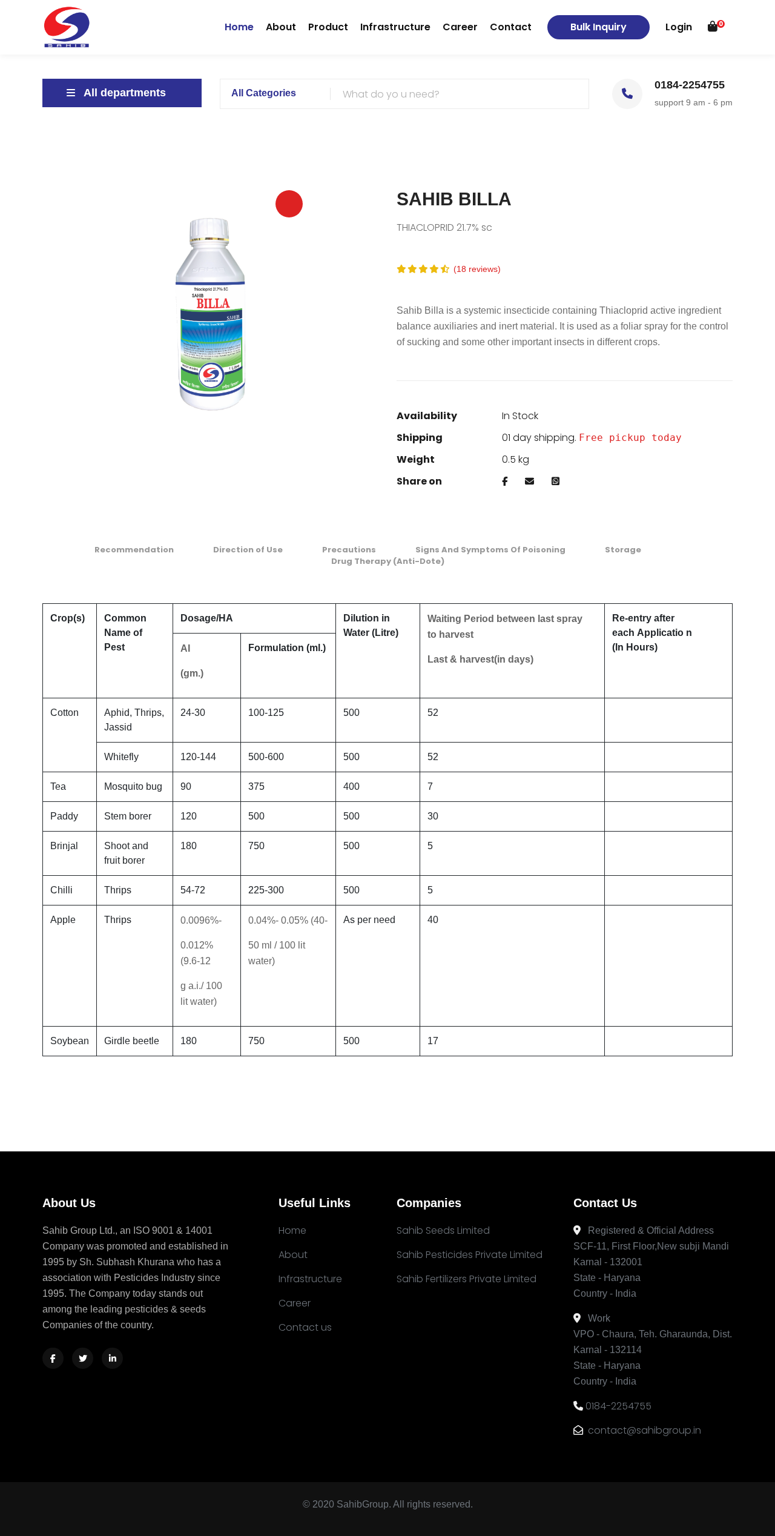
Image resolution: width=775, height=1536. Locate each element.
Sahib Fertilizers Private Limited (466, 1279)
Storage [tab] (623, 549)
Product (328, 27)
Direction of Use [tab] (248, 549)
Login (678, 27)
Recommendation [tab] (134, 549)
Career (460, 27)
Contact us (305, 1327)
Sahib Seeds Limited (443, 1230)
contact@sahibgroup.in (643, 1430)
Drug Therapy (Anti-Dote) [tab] (387, 561)
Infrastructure (395, 27)
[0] (712, 27)
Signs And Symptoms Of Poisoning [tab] (490, 549)
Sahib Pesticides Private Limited (469, 1255)
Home (239, 26)
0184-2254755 (618, 1406)
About (281, 27)
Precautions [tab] (349, 549)
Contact (511, 27)
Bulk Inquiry (598, 27)
